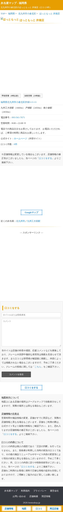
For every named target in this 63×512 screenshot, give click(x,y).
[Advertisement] (31, 58)
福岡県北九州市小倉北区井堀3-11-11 (19, 102)
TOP (3, 13)
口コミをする (45, 158)
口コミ (39, 508)
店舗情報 (9, 508)
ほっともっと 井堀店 (49, 13)
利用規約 (25, 490)
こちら (38, 366)
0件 (15, 144)
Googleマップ (31, 212)
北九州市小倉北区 (27, 13)
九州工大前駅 (33, 221)
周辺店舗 (54, 508)
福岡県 (23, 3)
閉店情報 (46, 496)
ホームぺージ (20, 138)
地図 (24, 508)
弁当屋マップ (9, 3)
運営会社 (54, 490)
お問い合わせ (19, 496)
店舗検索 (33, 496)
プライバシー (39, 490)
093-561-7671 (18, 117)
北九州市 (20, 221)
